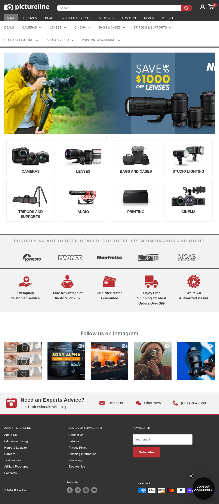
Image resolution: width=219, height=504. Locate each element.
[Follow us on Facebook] (70, 490)
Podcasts (10, 473)
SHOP (11, 18)
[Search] (186, 8)
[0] (211, 6)
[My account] (202, 7)
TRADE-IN (129, 18)
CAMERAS (29, 27)
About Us (10, 434)
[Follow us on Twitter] (78, 490)
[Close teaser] (191, 476)
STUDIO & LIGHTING (19, 40)
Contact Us (75, 434)
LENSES (55, 27)
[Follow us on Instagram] (86, 490)
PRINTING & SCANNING (98, 40)
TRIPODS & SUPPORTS (150, 27)
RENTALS (30, 18)
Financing (75, 460)
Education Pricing (16, 441)
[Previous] (10, 257)
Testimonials (12, 460)
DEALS (149, 18)
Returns (73, 441)
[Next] (209, 257)
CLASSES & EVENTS (76, 18)
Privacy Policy (77, 447)
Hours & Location (16, 447)
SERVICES (106, 18)
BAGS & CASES (110, 27)
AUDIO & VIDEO (58, 40)
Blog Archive (76, 466)
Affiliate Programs (16, 466)
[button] (203, 488)
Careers (9, 454)
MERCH (167, 18)
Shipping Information (82, 454)
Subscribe (146, 452)
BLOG (49, 18)
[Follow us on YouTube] (94, 490)
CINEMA (80, 27)
